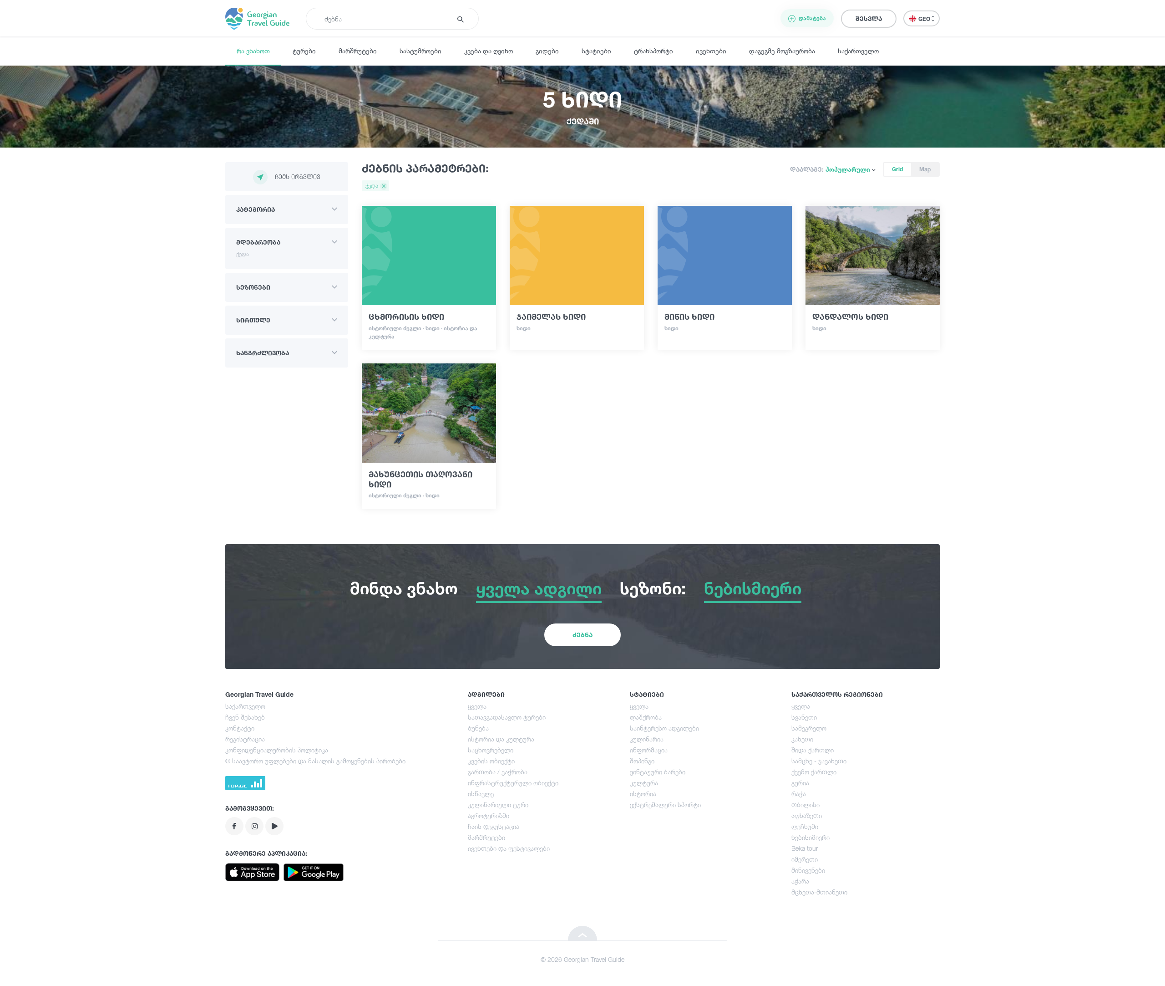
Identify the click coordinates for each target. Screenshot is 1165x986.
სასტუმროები (420, 51)
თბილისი (805, 804)
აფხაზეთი (806, 815)
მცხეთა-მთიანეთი (819, 892)
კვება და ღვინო (488, 51)
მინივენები (808, 870)
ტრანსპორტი (653, 51)
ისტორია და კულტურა (501, 739)
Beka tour (804, 848)
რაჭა (798, 793)
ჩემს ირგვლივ (297, 176)
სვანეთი (804, 717)
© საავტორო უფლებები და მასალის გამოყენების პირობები (315, 761)
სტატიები (596, 51)
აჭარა (800, 881)
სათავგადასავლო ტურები (507, 717)
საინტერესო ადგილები (664, 728)
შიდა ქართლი (812, 750)
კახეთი (802, 739)
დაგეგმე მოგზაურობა (782, 51)
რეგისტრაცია (245, 739)
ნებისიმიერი (810, 837)
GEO (925, 18)
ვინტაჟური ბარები (657, 772)
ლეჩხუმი (804, 826)
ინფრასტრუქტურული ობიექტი (513, 783)
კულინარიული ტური (498, 804)
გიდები (547, 51)
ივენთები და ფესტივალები (509, 848)
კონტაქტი (239, 728)
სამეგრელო (808, 728)
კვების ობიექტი (491, 761)
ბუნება (478, 728)
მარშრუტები (358, 51)
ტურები (304, 51)
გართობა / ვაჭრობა (497, 772)
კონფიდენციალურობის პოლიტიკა (276, 750)
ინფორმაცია (649, 750)
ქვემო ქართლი (813, 772)
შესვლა (869, 18)
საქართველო (858, 51)
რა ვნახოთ (253, 51)
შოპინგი (642, 761)
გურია (800, 783)
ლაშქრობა (646, 717)
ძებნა (582, 635)
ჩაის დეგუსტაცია (493, 826)
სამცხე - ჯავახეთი (818, 761)
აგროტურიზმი (488, 815)
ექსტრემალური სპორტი (665, 804)
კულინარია (647, 739)
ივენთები (711, 51)
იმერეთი (804, 859)
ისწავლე (481, 793)
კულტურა (644, 783)
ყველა (477, 706)
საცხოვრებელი (490, 750)
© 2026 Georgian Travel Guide (582, 959)
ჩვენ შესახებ (245, 717)
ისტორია (643, 793)
